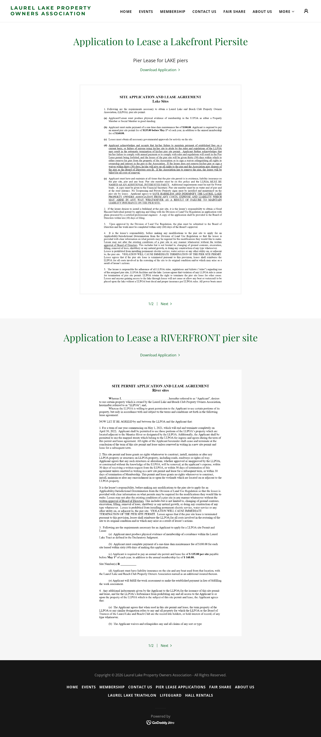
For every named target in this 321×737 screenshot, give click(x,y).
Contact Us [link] (204, 11)
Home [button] (72, 687)
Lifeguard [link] (170, 695)
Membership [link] (172, 11)
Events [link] (146, 11)
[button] (287, 11)
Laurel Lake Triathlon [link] (132, 695)
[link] (52, 14)
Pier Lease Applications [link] (180, 687)
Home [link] (126, 11)
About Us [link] (262, 11)
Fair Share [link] (234, 11)
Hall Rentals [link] (199, 695)
